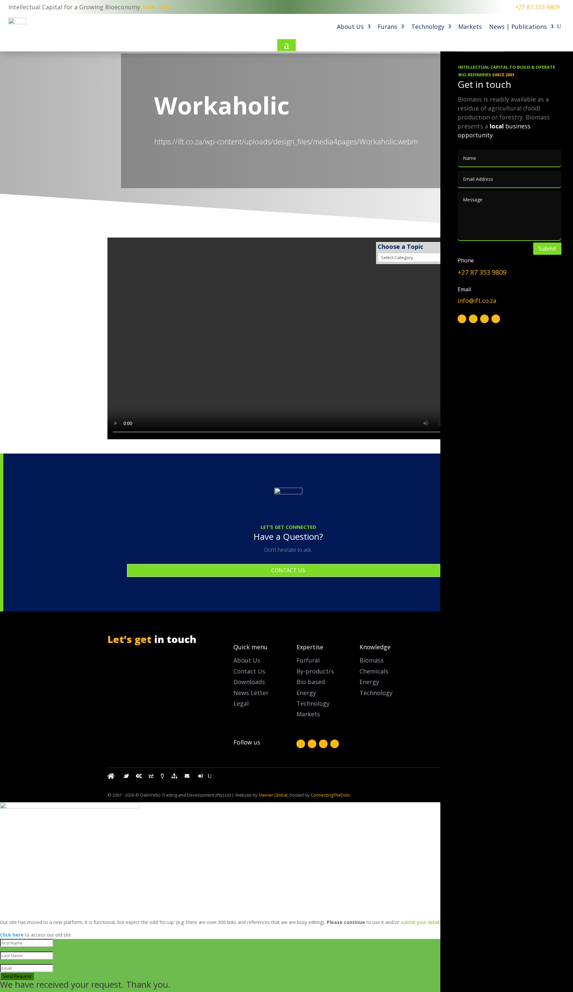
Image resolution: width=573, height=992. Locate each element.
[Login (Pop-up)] (201, 777)
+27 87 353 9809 (537, 7)
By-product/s (315, 671)
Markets (470, 27)
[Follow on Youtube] (334, 744)
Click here (12, 935)
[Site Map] (174, 777)
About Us (350, 27)
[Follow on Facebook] (300, 744)
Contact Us (249, 671)
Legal (241, 703)
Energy (369, 682)
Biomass (371, 660)
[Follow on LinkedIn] (323, 744)
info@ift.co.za (141, 689)
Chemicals (373, 671)
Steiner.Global (273, 795)
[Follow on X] (312, 744)
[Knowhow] (162, 777)
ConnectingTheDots (330, 795)
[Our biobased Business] (126, 777)
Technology (427, 27)
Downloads (249, 682)
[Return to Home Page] (111, 777)
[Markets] (151, 777)
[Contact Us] (188, 777)
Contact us (288, 570)
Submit (547, 248)
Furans (387, 27)
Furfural (308, 660)
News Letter (251, 693)
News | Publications (518, 27)
